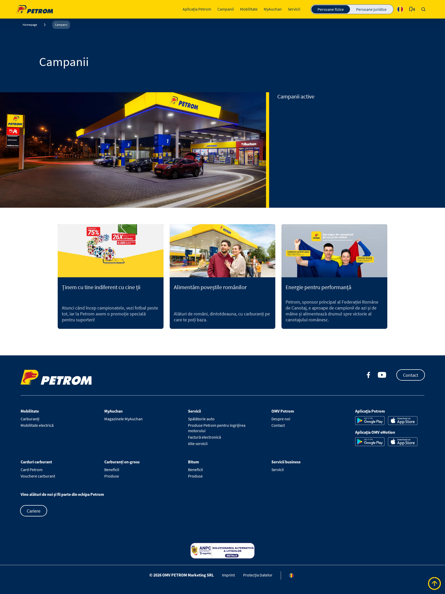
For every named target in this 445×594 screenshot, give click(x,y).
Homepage (30, 25)
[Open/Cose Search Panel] (423, 9)
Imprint (228, 574)
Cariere (33, 511)
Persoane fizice (331, 9)
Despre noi (280, 418)
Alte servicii (198, 443)
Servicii (277, 469)
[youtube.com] (382, 375)
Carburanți (30, 418)
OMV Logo (26, 9)
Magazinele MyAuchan (123, 418)
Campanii (61, 25)
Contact (410, 375)
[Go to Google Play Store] (370, 420)
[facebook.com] (368, 375)
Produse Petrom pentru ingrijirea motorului (216, 428)
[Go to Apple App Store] (402, 420)
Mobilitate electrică (37, 425)
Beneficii (111, 469)
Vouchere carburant (38, 476)
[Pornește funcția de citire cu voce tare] (412, 9)
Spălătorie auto (201, 418)
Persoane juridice (371, 9)
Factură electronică (204, 437)
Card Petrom (31, 469)
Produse (111, 476)
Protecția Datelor (257, 574)
